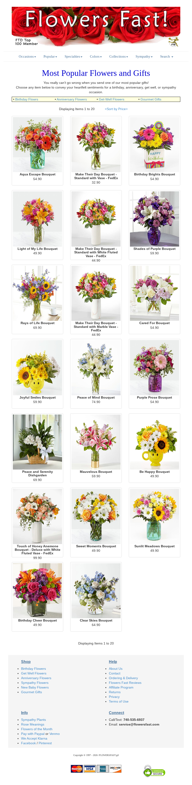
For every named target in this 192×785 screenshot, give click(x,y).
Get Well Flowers (33, 673)
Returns (115, 692)
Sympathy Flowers (34, 683)
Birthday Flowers (33, 668)
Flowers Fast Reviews (125, 683)
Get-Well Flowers (111, 99)
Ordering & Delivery (123, 678)
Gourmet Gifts (150, 99)
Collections (117, 56)
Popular (49, 56)
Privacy (114, 697)
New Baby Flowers (35, 687)
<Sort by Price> (116, 109)
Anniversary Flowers (72, 99)
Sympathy (143, 56)
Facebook (28, 743)
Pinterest (45, 743)
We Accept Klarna (34, 738)
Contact (114, 673)
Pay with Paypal (32, 734)
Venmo (54, 734)
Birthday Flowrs (26, 99)
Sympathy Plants (33, 720)
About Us (115, 668)
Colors (95, 56)
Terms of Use (119, 701)
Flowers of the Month (36, 729)
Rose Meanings (32, 724)
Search (165, 56)
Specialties (72, 56)
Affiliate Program (121, 687)
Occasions (26, 56)
